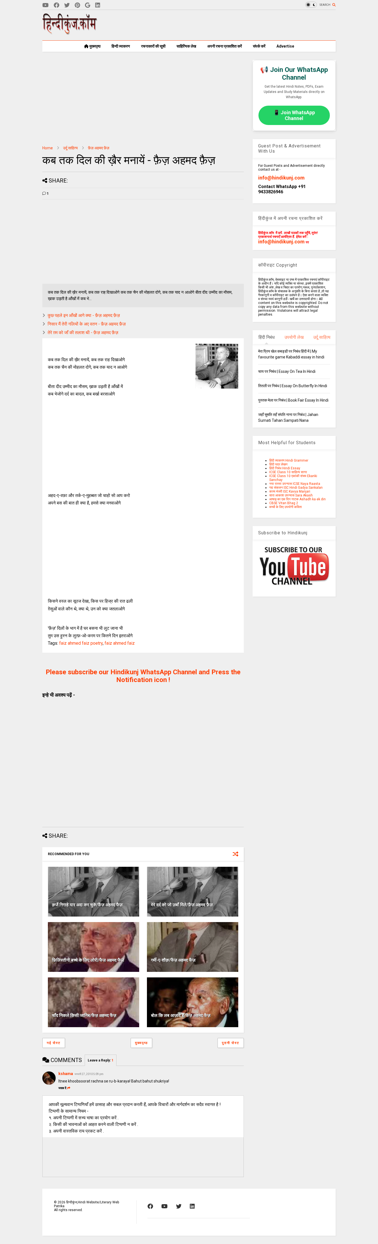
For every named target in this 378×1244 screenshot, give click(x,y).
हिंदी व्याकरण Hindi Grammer (288, 460)
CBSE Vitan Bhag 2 (283, 503)
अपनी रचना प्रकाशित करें (224, 46)
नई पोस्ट (54, 1043)
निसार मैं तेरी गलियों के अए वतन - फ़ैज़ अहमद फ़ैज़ (87, 324)
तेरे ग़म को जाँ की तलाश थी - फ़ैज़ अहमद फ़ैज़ (83, 332)
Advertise (285, 46)
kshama (65, 1073)
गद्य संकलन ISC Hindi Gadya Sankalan (296, 488)
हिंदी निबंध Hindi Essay (284, 468)
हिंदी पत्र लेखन (278, 464)
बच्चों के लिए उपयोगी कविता (285, 507)
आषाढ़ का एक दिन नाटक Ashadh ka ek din (297, 499)
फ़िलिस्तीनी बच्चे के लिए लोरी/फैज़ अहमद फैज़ (88, 960)
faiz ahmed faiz (120, 643)
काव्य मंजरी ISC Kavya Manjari (289, 491)
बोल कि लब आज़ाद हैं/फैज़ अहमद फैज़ (180, 1015)
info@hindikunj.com (281, 178)
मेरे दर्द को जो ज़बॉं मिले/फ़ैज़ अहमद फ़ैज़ (182, 904)
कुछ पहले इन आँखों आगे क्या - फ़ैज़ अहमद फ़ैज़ (84, 315)
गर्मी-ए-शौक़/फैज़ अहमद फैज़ (173, 960)
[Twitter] (67, 5)
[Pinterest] (77, 5)
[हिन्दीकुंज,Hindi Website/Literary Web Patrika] (70, 33)
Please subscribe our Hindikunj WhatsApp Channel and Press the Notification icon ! (143, 676)
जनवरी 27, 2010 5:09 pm (88, 1074)
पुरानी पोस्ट (230, 1043)
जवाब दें (62, 1088)
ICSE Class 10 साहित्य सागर (288, 472)
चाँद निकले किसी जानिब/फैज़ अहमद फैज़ (84, 1015)
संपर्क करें (259, 46)
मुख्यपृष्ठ (94, 46)
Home (47, 148)
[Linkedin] (97, 5)
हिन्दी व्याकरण (121, 46)
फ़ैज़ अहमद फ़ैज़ (98, 148)
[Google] (87, 5)
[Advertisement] (235, 25)
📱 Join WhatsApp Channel (294, 115)
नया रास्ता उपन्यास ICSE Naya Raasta (294, 484)
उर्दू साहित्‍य (70, 148)
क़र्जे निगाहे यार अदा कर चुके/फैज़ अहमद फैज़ (87, 904)
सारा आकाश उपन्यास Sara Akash (291, 495)
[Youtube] (45, 5)
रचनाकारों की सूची (153, 46)
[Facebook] (56, 5)
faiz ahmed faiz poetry (81, 643)
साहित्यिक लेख (186, 46)
